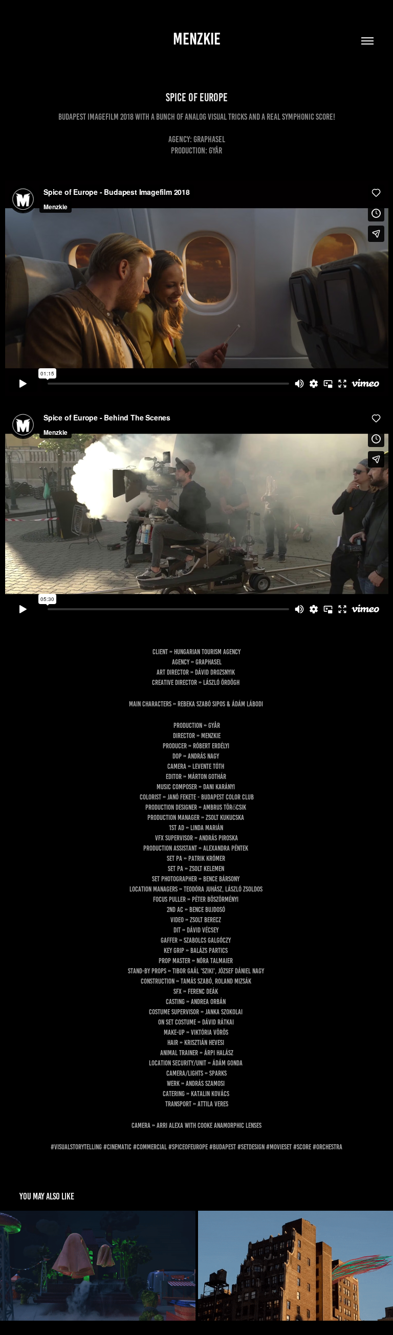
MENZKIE (197, 39)
